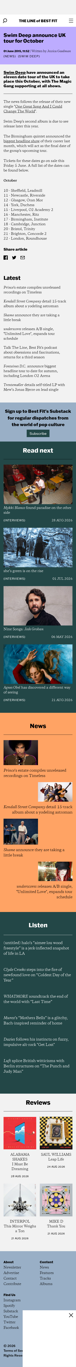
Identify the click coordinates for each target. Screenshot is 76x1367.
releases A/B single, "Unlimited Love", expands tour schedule (29, 334)
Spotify (9, 1305)
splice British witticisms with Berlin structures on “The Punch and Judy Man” (36, 1066)
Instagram (12, 1300)
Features (47, 1273)
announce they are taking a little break (32, 318)
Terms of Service (17, 1350)
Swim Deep (15, 72)
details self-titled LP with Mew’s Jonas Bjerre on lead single (34, 387)
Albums (46, 1284)
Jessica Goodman (59, 51)
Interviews (14, 520)
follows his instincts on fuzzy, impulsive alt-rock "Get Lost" (36, 1042)
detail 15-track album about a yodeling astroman (35, 304)
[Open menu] (71, 21)
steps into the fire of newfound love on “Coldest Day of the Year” (37, 975)
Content (46, 1262)
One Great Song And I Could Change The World (33, 109)
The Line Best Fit (38, 21)
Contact (10, 1278)
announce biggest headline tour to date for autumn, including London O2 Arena (31, 371)
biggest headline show (22, 141)
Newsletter (12, 1267)
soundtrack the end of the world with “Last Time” (36, 999)
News (10, 56)
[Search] (5, 20)
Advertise (11, 1273)
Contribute (12, 1284)
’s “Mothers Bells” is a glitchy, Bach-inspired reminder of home (36, 1020)
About (9, 1262)
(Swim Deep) (29, 56)
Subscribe (38, 433)
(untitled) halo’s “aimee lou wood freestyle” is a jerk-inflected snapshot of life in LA (36, 948)
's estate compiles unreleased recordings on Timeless (32, 290)
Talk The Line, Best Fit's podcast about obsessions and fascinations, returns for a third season (32, 352)
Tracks (45, 1278)
